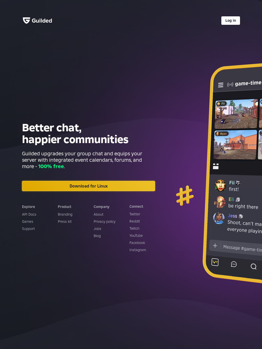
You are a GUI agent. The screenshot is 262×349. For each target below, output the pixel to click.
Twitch (134, 228)
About (98, 214)
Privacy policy (104, 221)
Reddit (134, 221)
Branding (65, 214)
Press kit (65, 221)
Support (28, 229)
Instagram (137, 250)
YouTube (136, 236)
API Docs (29, 214)
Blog (97, 236)
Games (27, 221)
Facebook (137, 243)
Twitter (134, 214)
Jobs (97, 229)
